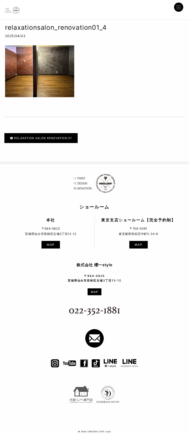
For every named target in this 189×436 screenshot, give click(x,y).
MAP (51, 244)
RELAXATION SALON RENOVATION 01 (42, 138)
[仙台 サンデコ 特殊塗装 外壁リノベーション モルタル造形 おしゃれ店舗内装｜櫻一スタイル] (12, 9)
